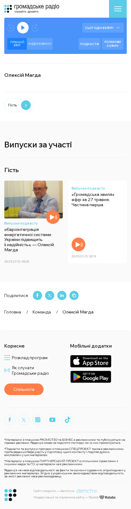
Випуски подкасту (21, 223)
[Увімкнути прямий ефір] (23, 28)
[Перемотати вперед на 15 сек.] (35, 28)
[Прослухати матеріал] (53, 217)
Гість (12, 105)
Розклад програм (30, 357)
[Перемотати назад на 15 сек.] (10, 28)
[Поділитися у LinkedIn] (61, 295)
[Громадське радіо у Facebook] (9, 419)
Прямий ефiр (17, 43)
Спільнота (23, 389)
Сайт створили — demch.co (54, 491)
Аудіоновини (39, 44)
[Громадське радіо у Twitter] (23, 419)
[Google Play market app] (90, 376)
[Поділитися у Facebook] (37, 295)
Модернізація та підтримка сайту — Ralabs (66, 497)
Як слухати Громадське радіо (30, 370)
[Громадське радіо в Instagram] (37, 419)
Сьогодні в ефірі (99, 28)
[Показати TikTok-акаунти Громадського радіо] (68, 420)
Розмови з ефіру (112, 44)
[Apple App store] (90, 361)
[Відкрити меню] (118, 9)
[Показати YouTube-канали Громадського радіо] (52, 420)
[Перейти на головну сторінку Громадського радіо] (10, 495)
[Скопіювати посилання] (74, 295)
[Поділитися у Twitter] (49, 295)
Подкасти (89, 44)
